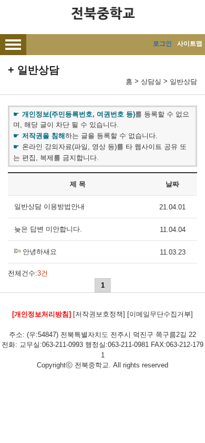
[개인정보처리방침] (41, 314)
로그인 (162, 43)
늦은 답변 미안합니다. (48, 229)
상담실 (151, 82)
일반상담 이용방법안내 (49, 206)
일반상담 (183, 82)
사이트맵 (189, 43)
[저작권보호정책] (99, 314)
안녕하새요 (40, 252)
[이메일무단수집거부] (160, 314)
